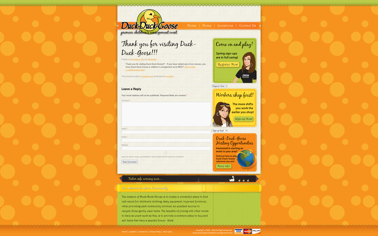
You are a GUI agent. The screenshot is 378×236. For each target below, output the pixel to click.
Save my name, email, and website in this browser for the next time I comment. (153, 156)
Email (124, 136)
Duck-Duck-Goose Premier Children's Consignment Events (149, 21)
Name (125, 128)
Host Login (167, 231)
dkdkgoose (152, 59)
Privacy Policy (155, 231)
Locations (225, 25)
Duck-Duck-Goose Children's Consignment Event (212, 232)
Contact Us (247, 25)
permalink (169, 76)
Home (191, 25)
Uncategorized (147, 76)
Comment (126, 100)
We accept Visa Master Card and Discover (248, 231)
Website (125, 145)
